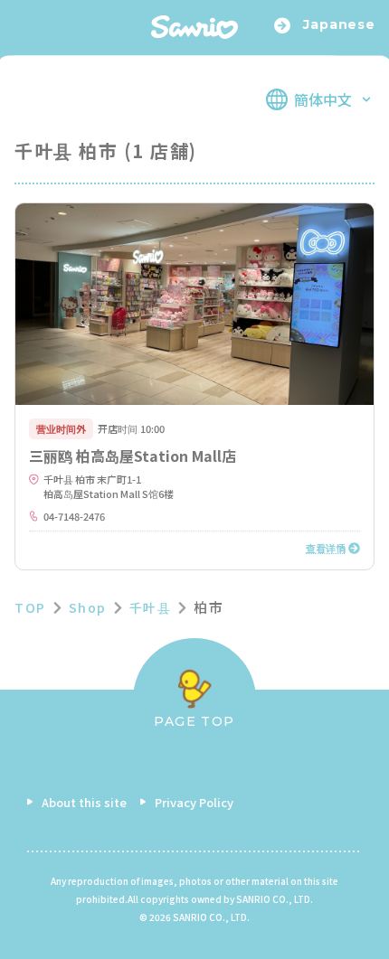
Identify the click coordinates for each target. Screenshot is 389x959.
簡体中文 (323, 99)
